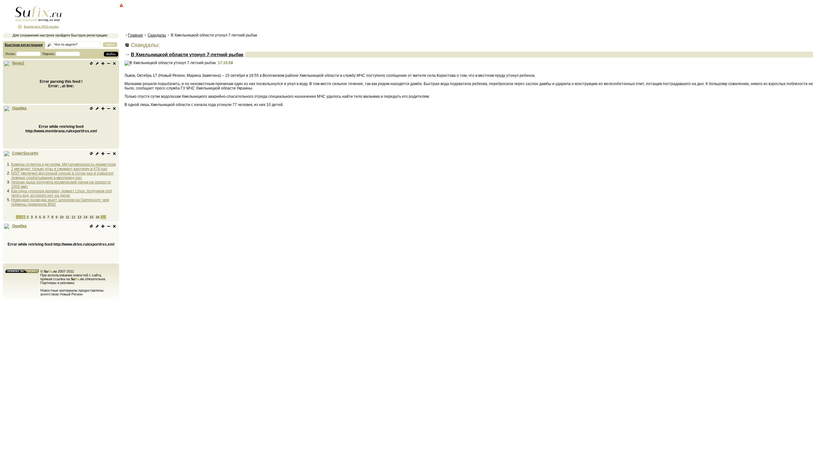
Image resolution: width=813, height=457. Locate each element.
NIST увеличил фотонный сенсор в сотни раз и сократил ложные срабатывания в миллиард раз (62, 175)
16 (97, 217)
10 (62, 217)
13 (79, 217)
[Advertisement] (239, 17)
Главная (135, 35)
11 (67, 217)
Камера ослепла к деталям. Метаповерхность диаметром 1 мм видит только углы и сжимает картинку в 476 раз (63, 166)
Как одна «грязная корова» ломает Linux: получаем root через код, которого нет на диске (61, 193)
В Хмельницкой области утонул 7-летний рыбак (187, 54)
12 (73, 217)
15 (91, 217)
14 (85, 217)
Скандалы (157, 35)
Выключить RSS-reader (41, 26)
